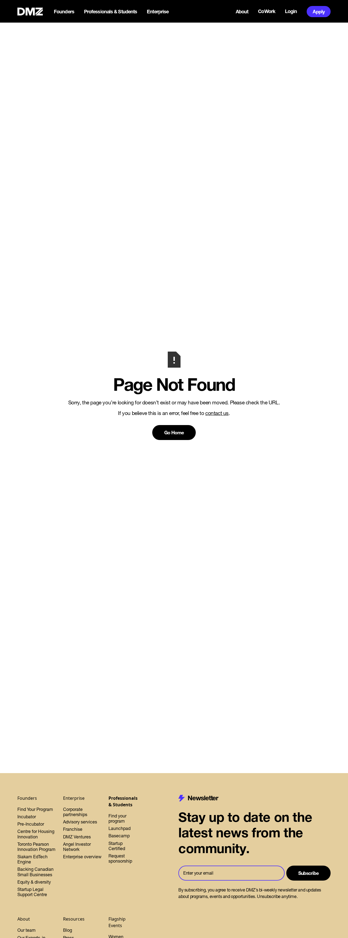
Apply (319, 11)
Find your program (117, 818)
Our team (26, 930)
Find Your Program (35, 809)
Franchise (72, 829)
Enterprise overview (82, 856)
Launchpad (119, 828)
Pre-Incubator (30, 824)
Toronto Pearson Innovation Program (36, 846)
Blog (67, 930)
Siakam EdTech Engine (32, 859)
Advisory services (80, 822)
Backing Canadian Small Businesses (35, 871)
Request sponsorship (120, 858)
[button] (64, 11)
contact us (217, 413)
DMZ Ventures (77, 836)
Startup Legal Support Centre (32, 892)
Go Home (174, 432)
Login (291, 11)
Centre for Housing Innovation (35, 834)
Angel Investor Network (77, 846)
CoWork (266, 11)
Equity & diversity (34, 882)
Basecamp (119, 835)
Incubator (26, 816)
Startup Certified (116, 846)
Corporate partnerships (75, 812)
